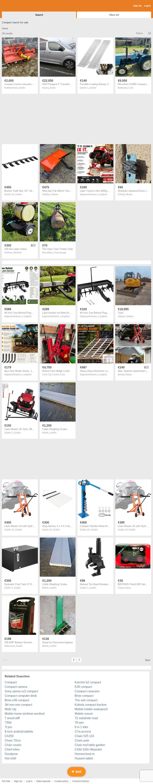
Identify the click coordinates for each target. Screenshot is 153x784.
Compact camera (16, 686)
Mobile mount (84, 713)
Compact (11, 682)
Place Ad (114, 15)
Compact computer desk (21, 695)
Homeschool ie (85, 753)
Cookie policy (61, 781)
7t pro (8, 727)
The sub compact (86, 700)
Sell (77, 772)
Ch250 (9, 736)
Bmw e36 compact (17, 700)
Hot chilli (10, 758)
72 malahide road (86, 718)
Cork (130, 88)
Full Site (6, 781)
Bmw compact (84, 695)
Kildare (54, 194)
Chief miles (12, 749)
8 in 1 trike (81, 727)
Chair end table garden (90, 745)
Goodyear (11, 753)
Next (147, 660)
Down (53, 88)
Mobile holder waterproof (91, 709)
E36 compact (83, 686)
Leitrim (52, 432)
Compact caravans (87, 691)
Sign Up (137, 5)
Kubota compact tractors (91, 704)
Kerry (128, 588)
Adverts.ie (16, 6)
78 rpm (79, 722)
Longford (102, 194)
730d (8, 722)
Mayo (129, 374)
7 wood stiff (12, 718)
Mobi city (10, 709)
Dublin (22, 88)
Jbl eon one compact (18, 704)
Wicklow (17, 252)
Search (39, 15)
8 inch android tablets (19, 731)
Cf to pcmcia (83, 731)
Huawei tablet (84, 758)
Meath (129, 194)
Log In (147, 5)
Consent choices (80, 781)
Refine (139, 33)
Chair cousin (13, 745)
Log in (29, 781)
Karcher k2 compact (88, 682)
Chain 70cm (13, 740)
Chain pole (82, 740)
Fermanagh (60, 252)
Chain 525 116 (84, 736)
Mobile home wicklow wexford (24, 713)
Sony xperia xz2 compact (21, 691)
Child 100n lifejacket (88, 749)
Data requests (43, 781)
